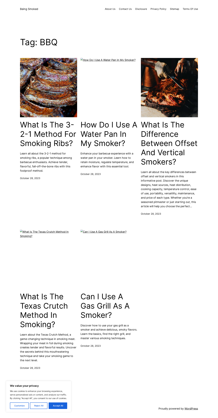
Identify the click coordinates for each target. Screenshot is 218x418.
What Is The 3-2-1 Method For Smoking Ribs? (48, 134)
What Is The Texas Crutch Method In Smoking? (44, 310)
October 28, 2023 (30, 178)
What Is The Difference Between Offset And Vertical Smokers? (169, 143)
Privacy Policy (158, 8)
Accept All (58, 405)
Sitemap (174, 8)
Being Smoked (29, 9)
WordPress (191, 408)
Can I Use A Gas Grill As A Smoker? (105, 306)
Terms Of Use (190, 8)
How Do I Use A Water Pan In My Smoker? (109, 134)
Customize (19, 405)
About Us (110, 8)
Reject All (38, 405)
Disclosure (141, 8)
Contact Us (125, 8)
